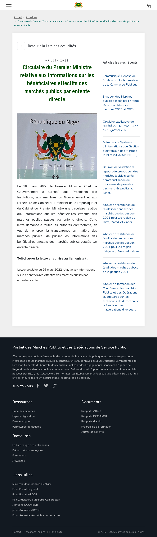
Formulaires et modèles (26, 427)
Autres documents (92, 432)
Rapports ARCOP (91, 411)
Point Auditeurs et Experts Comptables (36, 499)
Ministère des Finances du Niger (31, 484)
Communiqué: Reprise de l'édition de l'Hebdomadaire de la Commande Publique (121, 80)
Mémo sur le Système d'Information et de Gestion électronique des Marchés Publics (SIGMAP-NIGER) (121, 148)
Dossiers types (21, 421)
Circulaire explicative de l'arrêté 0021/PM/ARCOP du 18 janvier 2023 (120, 126)
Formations (19, 455)
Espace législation (23, 416)
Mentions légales (35, 532)
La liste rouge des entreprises (30, 445)
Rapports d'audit (91, 421)
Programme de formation (96, 427)
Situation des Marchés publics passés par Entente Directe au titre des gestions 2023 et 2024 (121, 103)
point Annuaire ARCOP (26, 510)
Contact (16, 532)
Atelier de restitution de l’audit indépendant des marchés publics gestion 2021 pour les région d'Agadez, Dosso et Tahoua (121, 242)
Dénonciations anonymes (27, 450)
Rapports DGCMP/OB (94, 416)
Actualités (31, 17)
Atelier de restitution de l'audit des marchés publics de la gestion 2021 (120, 267)
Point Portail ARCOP (24, 494)
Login (148, 6)
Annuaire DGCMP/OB (25, 505)
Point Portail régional (25, 489)
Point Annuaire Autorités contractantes (36, 515)
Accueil (18, 17)
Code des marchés (23, 411)
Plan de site (55, 532)
